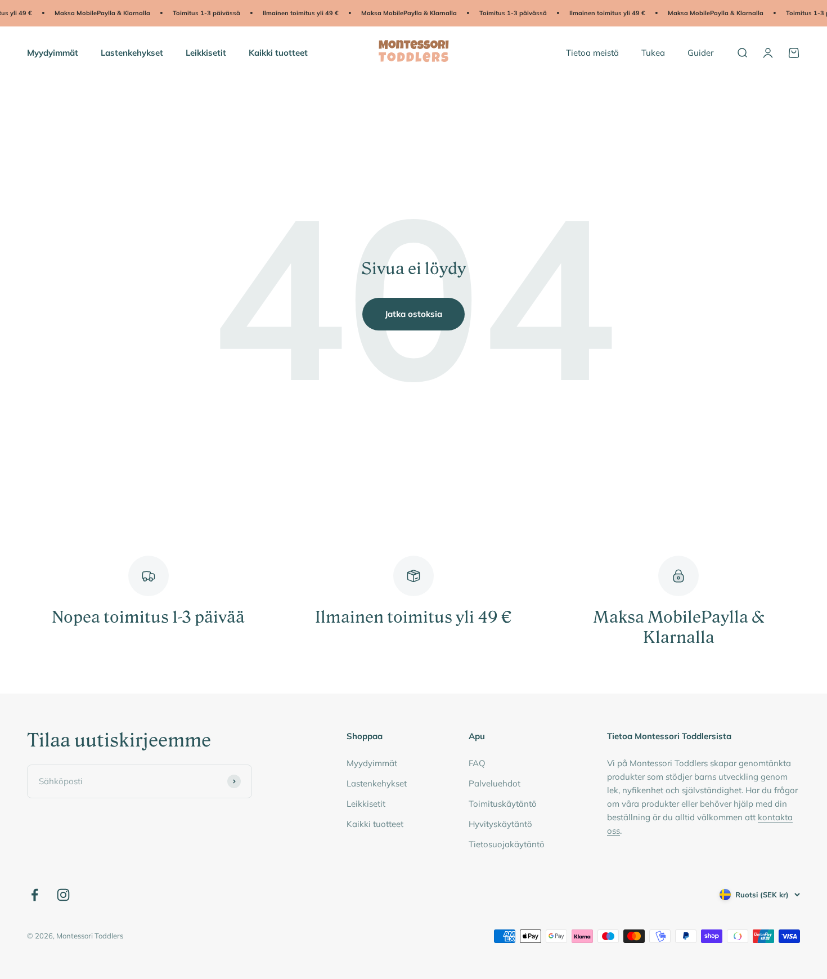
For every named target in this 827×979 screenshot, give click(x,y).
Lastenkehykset (132, 52)
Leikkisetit (206, 52)
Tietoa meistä (592, 52)
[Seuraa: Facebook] (34, 894)
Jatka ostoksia (413, 314)
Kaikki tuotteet (278, 52)
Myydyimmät (52, 52)
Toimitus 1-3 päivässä (199, 13)
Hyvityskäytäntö (500, 824)
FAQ (477, 763)
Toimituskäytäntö (503, 803)
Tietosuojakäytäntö (507, 844)
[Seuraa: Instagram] (63, 894)
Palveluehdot (494, 783)
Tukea (653, 52)
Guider (700, 52)
